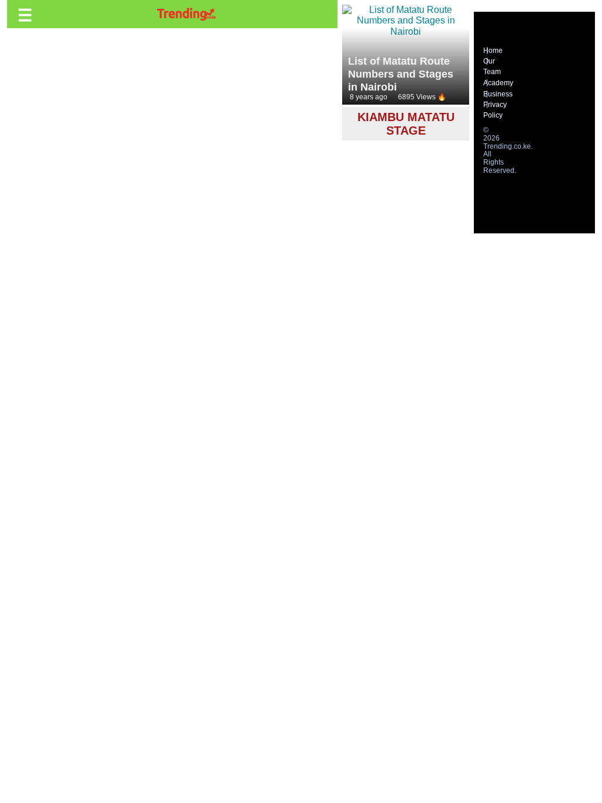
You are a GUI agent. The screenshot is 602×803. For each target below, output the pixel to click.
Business (498, 94)
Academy (498, 83)
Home (493, 50)
